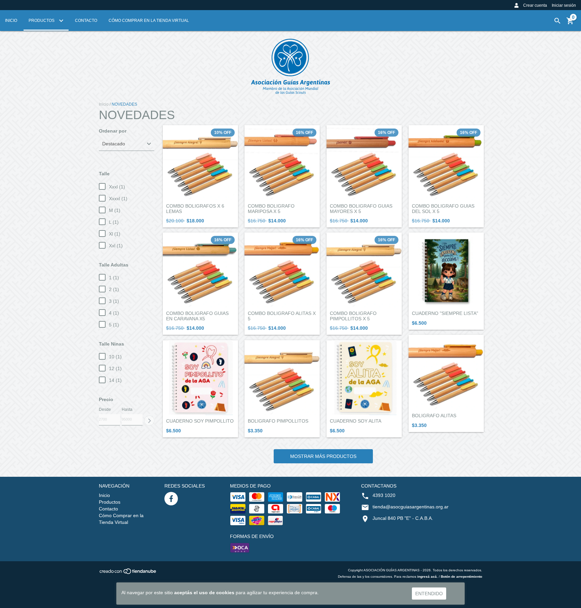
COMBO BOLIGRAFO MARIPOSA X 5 (271, 209)
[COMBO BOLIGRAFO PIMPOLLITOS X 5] (364, 270)
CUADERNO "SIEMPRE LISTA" (445, 313)
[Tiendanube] (128, 573)
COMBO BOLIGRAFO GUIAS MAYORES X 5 (361, 209)
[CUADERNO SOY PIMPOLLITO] (200, 378)
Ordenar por (112, 131)
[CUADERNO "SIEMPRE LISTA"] (446, 270)
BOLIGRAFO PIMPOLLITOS (278, 421)
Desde (105, 409)
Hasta (127, 409)
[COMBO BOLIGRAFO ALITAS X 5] (282, 270)
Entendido (429, 593)
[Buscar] (557, 21)
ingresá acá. (427, 576)
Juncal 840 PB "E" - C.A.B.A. (403, 518)
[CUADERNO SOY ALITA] (364, 378)
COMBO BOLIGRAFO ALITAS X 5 (282, 316)
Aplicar (149, 421)
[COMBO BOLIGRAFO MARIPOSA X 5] (282, 163)
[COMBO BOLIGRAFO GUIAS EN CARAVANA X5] (200, 270)
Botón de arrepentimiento (461, 576)
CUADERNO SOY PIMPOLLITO (200, 421)
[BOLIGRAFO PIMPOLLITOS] (282, 378)
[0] (570, 23)
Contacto (86, 20)
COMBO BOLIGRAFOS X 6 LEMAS (195, 209)
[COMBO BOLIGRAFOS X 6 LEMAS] (200, 163)
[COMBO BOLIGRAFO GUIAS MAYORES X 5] (364, 163)
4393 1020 (384, 495)
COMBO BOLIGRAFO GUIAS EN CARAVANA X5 (197, 316)
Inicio (11, 20)
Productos (42, 20)
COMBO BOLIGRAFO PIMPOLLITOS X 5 (353, 316)
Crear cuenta (535, 5)
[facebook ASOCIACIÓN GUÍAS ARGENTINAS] (171, 498)
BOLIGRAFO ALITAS (434, 415)
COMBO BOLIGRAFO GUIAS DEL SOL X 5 (443, 209)
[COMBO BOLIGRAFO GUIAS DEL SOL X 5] (446, 163)
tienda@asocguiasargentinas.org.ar (411, 506)
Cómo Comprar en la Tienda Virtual (149, 20)
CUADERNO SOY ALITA (355, 421)
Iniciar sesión (564, 5)
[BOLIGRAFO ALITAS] (446, 372)
